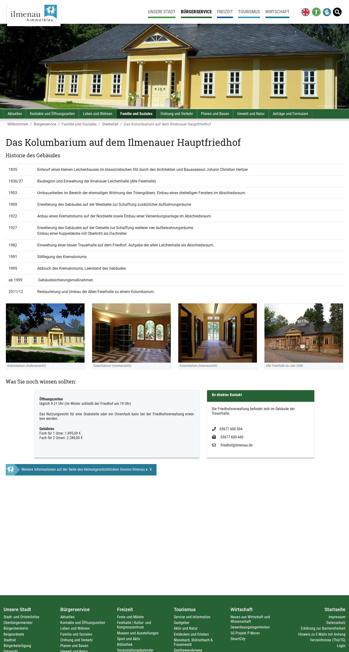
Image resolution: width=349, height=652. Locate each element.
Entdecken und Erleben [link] (191, 634)
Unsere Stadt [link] (161, 11)
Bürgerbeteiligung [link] (17, 645)
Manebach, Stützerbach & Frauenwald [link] (193, 642)
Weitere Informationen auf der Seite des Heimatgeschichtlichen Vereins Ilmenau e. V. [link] (86, 469)
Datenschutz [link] (335, 622)
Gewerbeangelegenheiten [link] (250, 627)
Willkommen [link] (17, 124)
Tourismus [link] (249, 11)
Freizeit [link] (225, 11)
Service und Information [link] (192, 617)
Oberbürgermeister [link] (18, 622)
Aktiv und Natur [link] (186, 628)
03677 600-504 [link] (231, 429)
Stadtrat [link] (10, 640)
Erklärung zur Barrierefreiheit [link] (323, 628)
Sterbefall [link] (110, 124)
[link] (305, 12)
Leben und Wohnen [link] (97, 113)
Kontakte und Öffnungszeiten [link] (52, 113)
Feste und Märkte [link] (130, 617)
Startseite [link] (335, 609)
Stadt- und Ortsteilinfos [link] (21, 617)
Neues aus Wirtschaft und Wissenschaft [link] (250, 619)
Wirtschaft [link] (277, 11)
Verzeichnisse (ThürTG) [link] (327, 640)
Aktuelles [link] (15, 113)
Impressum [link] (337, 617)
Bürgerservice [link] (196, 11)
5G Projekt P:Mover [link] (245, 633)
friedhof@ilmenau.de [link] (236, 445)
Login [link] (341, 645)
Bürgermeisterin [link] (16, 628)
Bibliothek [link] (124, 644)
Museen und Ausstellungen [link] (138, 633)
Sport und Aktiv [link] (128, 639)
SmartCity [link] (238, 639)
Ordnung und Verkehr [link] (176, 113)
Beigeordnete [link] (14, 634)
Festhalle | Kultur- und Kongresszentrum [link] (134, 624)
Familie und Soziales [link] (136, 113)
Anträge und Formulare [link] (290, 113)
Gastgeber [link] (181, 622)
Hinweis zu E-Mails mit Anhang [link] (321, 634)
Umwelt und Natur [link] (251, 113)
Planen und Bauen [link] (215, 113)
